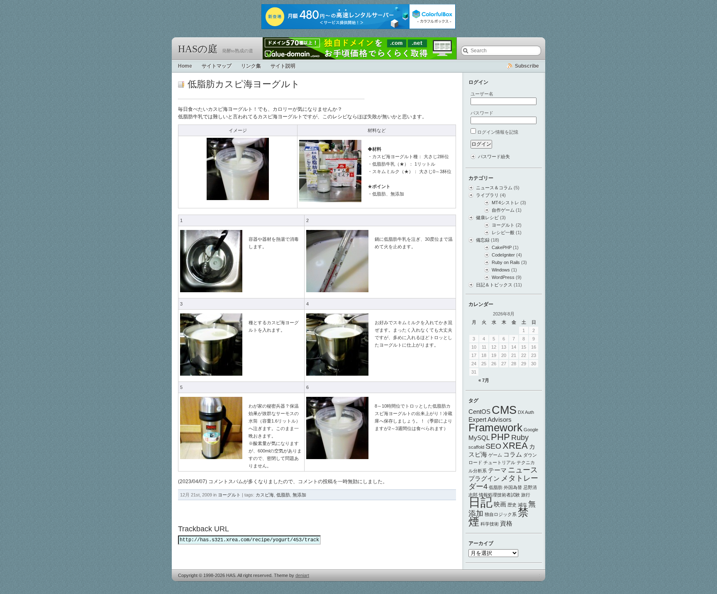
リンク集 (251, 66)
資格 (506, 523)
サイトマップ (217, 66)
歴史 (512, 504)
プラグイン (484, 478)
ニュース (523, 470)
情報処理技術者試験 (499, 494)
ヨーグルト (229, 494)
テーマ (497, 470)
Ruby (520, 437)
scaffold (476, 447)
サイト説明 (283, 66)
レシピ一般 (503, 232)
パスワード (482, 112)
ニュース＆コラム (494, 187)
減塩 (522, 504)
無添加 (299, 494)
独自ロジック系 (501, 514)
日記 (480, 502)
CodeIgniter (503, 254)
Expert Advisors (490, 419)
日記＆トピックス (494, 284)
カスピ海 (265, 494)
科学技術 (489, 523)
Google (531, 429)
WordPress (503, 277)
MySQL (479, 437)
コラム (512, 454)
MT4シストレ (505, 202)
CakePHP (502, 247)
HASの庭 (198, 49)
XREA (515, 445)
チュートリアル (499, 462)
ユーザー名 (482, 93)
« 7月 (483, 380)
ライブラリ (487, 195)
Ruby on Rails (506, 262)
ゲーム (495, 454)
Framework (495, 427)
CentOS (479, 411)
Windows (501, 269)
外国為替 (513, 487)
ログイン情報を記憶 (497, 132)
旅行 (525, 494)
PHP (500, 437)
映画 (500, 504)
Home (185, 66)
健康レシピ (487, 217)
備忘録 (483, 239)
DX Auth (526, 412)
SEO (493, 446)
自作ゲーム (503, 210)
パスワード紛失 (494, 156)
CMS (504, 409)
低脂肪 (283, 494)
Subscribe (527, 66)
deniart (302, 575)
